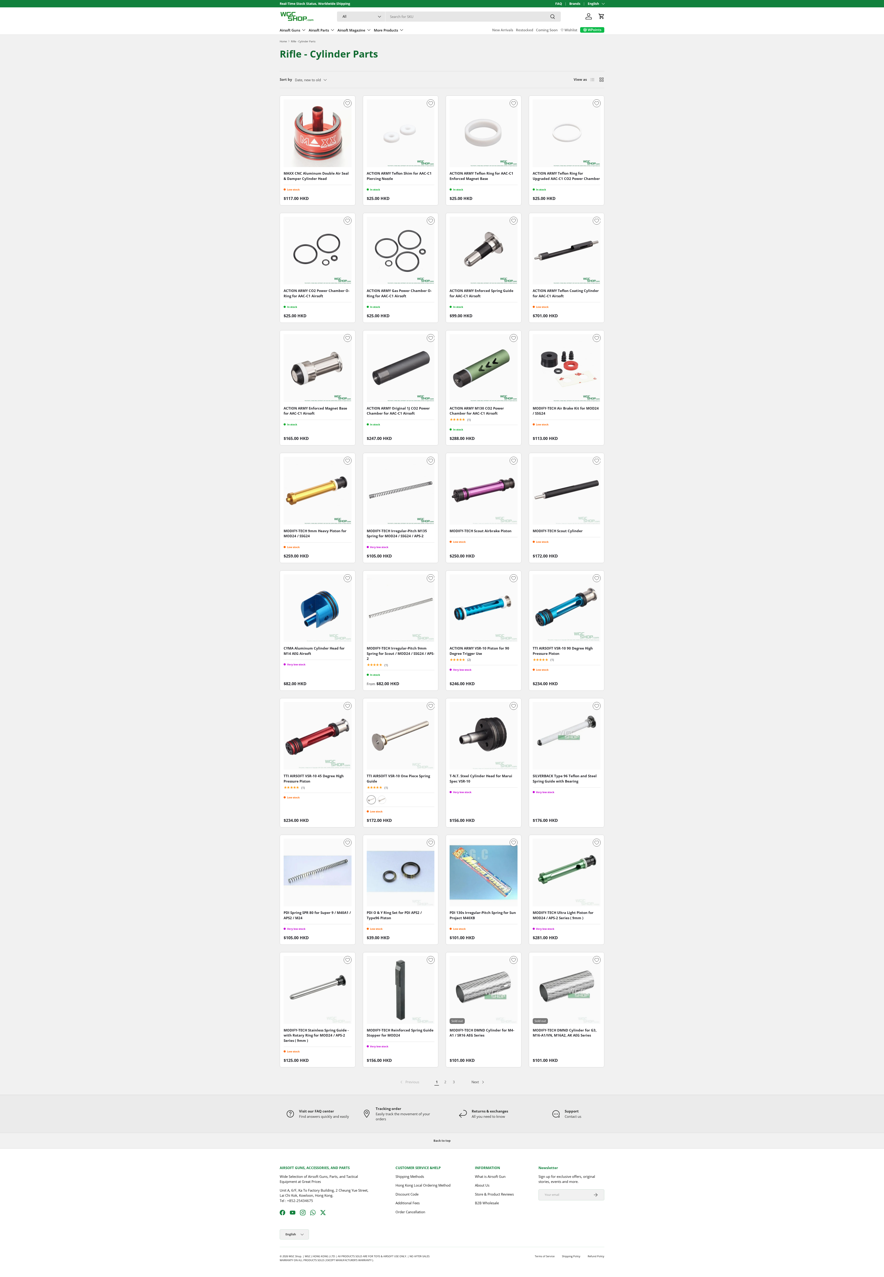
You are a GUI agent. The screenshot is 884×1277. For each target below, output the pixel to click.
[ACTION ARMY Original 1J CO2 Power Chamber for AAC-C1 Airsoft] (401, 368)
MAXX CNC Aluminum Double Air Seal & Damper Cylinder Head (316, 176)
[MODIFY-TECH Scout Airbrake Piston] (484, 491)
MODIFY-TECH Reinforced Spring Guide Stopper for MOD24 (400, 1033)
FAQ (558, 4)
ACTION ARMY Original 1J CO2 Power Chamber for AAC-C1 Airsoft (398, 411)
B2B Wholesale (487, 1203)
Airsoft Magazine (351, 30)
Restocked (524, 30)
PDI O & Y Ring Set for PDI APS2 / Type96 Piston (394, 915)
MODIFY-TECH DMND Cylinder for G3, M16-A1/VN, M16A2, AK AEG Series (564, 1033)
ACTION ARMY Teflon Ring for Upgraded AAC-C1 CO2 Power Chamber (566, 176)
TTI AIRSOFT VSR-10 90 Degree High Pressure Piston (563, 651)
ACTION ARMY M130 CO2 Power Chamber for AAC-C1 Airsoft (477, 411)
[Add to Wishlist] (348, 103)
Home (283, 41)
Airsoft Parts (319, 30)
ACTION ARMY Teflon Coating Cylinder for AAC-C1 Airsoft (566, 293)
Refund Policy (596, 1256)
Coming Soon (547, 30)
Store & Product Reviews (494, 1194)
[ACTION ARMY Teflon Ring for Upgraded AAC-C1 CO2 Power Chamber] (567, 133)
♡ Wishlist (569, 30)
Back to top (442, 1140)
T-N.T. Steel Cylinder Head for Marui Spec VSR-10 (481, 778)
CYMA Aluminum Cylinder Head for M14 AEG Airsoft (314, 651)
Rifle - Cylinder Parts (303, 41)
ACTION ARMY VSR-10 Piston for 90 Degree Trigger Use (479, 651)
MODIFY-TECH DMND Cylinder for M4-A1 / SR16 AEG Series (482, 1033)
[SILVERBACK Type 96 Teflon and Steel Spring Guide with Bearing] (567, 736)
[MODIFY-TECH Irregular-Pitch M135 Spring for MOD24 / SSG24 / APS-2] (401, 491)
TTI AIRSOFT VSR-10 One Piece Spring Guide (398, 778)
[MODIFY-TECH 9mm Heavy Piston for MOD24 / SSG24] (318, 491)
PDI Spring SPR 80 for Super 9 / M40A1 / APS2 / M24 (317, 915)
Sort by (286, 79)
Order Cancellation (410, 1212)
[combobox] (449, 17)
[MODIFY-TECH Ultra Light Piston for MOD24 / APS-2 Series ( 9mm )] (567, 873)
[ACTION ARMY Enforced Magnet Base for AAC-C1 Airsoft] (318, 368)
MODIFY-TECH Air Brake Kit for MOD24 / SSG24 (566, 411)
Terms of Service (545, 1256)
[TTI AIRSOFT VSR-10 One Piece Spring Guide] (401, 736)
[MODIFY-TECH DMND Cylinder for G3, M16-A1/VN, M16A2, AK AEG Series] (567, 990)
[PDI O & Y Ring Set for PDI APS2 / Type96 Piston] (401, 873)
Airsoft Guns (290, 30)
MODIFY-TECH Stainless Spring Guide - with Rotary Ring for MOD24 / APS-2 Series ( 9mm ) (316, 1035)
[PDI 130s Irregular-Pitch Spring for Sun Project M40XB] (484, 873)
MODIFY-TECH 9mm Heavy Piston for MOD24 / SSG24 (315, 533)
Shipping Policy (571, 1256)
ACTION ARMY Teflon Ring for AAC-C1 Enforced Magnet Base (481, 176)
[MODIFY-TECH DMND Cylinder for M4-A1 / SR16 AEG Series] (484, 990)
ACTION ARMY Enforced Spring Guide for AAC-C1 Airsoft (481, 293)
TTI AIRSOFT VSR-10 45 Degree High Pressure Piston (314, 778)
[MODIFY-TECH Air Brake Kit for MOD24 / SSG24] (567, 368)
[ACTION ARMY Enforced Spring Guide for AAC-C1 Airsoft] (484, 251)
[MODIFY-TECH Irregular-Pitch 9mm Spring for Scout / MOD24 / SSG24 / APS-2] (401, 608)
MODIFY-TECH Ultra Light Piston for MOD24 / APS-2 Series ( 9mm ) (563, 915)
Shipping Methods (409, 1176)
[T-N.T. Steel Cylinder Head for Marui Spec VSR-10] (484, 736)
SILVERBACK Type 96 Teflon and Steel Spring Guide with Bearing (565, 778)
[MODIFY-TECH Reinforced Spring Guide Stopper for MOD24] (401, 990)
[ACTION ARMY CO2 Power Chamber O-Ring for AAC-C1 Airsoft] (318, 251)
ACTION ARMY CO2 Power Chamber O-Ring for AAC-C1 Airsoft (316, 293)
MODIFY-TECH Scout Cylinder (558, 531)
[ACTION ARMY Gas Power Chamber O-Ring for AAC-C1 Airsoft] (401, 251)
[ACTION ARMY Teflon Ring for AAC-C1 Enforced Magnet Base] (484, 133)
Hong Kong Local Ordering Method (423, 1185)
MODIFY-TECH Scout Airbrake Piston (481, 531)
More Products (386, 30)
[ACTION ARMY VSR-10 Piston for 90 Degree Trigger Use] (484, 608)
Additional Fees (407, 1203)
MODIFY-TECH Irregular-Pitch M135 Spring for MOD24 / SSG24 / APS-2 (397, 533)
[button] (601, 16)
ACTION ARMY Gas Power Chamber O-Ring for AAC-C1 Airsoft (399, 293)
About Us (482, 1185)
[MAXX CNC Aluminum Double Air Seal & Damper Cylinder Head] (318, 133)
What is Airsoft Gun (490, 1176)
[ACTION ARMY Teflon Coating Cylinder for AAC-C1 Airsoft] (567, 251)
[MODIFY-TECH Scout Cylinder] (567, 491)
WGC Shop (295, 1256)
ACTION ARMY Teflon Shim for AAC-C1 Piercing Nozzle (399, 176)
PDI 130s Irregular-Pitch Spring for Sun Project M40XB (483, 915)
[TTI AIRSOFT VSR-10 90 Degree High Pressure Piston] (567, 608)
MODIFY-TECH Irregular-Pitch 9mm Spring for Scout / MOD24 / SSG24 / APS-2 (400, 653)
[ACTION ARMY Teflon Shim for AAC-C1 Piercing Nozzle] (401, 133)
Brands (574, 4)
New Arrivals (502, 30)
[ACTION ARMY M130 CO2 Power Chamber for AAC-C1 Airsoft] (484, 368)
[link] (409, 1082)
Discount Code (407, 1194)
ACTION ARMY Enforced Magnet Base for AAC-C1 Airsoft (315, 411)
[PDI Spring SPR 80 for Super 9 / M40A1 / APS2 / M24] (318, 873)
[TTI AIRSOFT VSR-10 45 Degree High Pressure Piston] (318, 736)
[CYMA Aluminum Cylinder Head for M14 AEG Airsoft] (318, 608)
